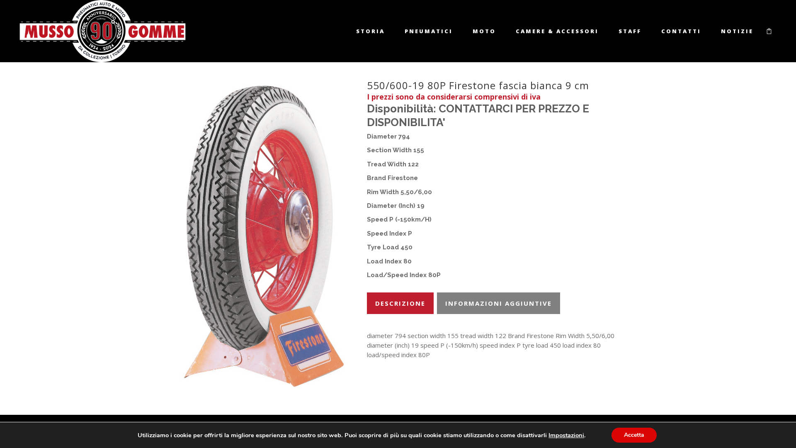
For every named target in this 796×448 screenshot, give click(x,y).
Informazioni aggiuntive (498, 303)
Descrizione (400, 303)
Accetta (634, 435)
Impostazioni (566, 435)
